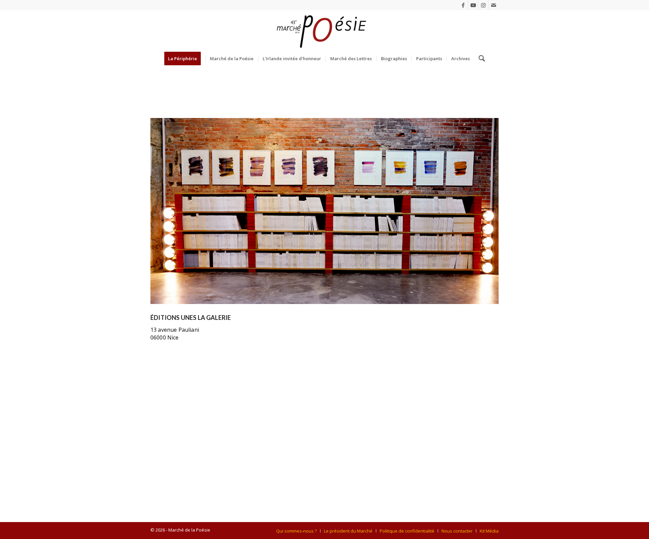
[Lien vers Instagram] (483, 5)
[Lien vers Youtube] (473, 5)
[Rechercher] (479, 58)
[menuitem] (184, 58)
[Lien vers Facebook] (463, 5)
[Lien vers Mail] (493, 5)
